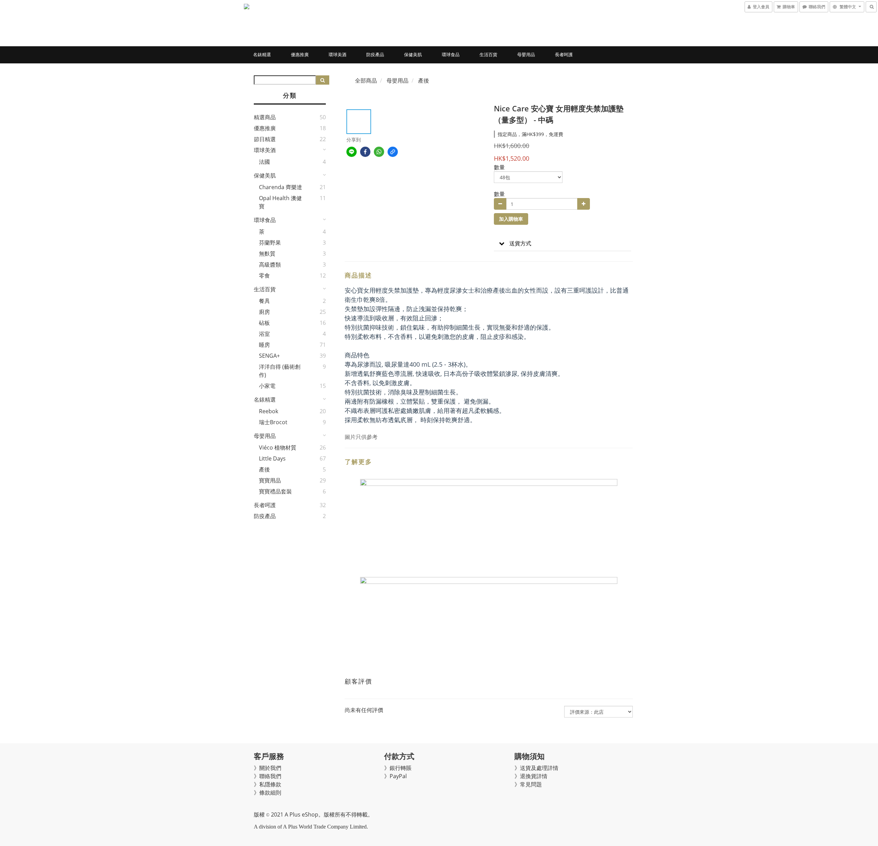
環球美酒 (337, 54)
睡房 (264, 344)
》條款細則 (267, 792)
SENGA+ (269, 355)
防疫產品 (375, 54)
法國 (264, 161)
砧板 (264, 323)
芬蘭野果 (270, 242)
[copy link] (393, 152)
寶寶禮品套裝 (275, 491)
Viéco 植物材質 (277, 447)
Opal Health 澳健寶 (280, 202)
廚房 (264, 312)
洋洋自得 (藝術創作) (279, 371)
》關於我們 (267, 768)
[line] (351, 152)
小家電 (267, 386)
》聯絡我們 (267, 776)
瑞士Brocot (273, 422)
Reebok (268, 411)
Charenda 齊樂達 (280, 187)
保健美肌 (413, 54)
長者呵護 (564, 54)
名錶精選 (262, 54)
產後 (264, 469)
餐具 (264, 301)
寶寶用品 (270, 480)
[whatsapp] (379, 152)
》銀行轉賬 (398, 768)
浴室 (264, 334)
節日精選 (265, 139)
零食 (264, 275)
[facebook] (365, 152)
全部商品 (366, 80)
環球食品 (451, 54)
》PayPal (395, 776)
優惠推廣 (300, 54)
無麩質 (267, 253)
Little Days (272, 458)
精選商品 (265, 117)
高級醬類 (270, 264)
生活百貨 (488, 54)
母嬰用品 (526, 54)
